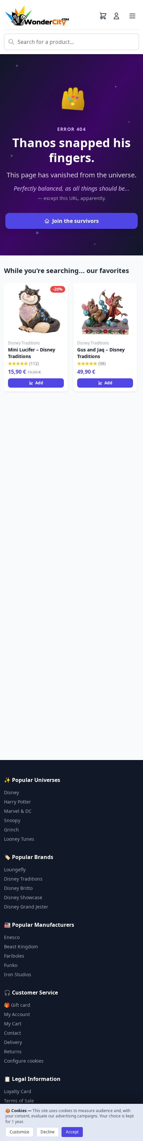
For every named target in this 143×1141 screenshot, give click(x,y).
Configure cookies (24, 1061)
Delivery (13, 1042)
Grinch (11, 829)
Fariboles (14, 956)
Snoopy (12, 820)
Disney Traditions (23, 879)
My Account (17, 1014)
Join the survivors (75, 221)
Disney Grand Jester (26, 906)
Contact (12, 1033)
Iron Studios (17, 974)
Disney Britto (18, 888)
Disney (11, 792)
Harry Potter (17, 802)
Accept (72, 1132)
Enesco (12, 937)
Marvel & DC (18, 811)
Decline (48, 1132)
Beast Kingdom (21, 946)
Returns (13, 1051)
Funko (10, 965)
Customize (19, 1132)
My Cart (12, 1023)
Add (39, 383)
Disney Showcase (23, 897)
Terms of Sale (19, 1100)
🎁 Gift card (17, 1005)
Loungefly (15, 869)
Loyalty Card (17, 1091)
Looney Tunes (19, 839)
